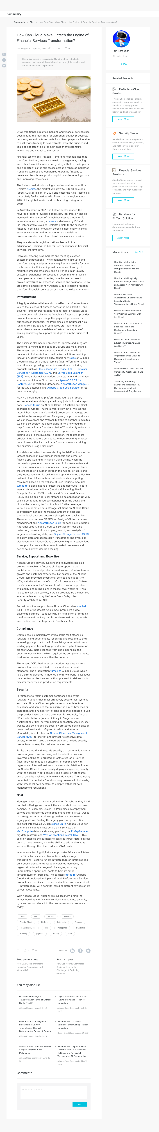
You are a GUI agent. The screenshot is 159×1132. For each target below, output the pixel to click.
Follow (123, 64)
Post (80, 1104)
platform (67, 916)
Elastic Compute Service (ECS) (56, 369)
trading (56, 934)
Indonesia (61, 922)
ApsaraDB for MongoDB (75, 383)
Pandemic (80, 928)
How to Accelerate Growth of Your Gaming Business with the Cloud (128, 313)
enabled (81, 606)
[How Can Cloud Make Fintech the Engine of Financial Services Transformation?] (4, 55)
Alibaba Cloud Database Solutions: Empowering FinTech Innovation (72, 1024)
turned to (22, 485)
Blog (32, 22)
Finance (78, 922)
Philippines (62, 928)
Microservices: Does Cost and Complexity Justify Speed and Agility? (128, 371)
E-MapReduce (79, 831)
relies (72, 357)
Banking (23, 934)
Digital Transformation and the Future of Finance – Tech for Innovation (72, 999)
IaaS (36, 916)
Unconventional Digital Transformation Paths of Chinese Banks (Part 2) (35, 999)
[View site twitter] (88, 950)
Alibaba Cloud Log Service (63, 387)
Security (51, 916)
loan (70, 934)
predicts (31, 188)
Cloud (22, 916)
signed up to (58, 823)
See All (138, 252)
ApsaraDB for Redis (49, 522)
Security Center (128, 133)
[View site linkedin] (72, 950)
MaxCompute (25, 831)
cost (46, 928)
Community (19, 22)
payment (39, 934)
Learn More (123, 119)
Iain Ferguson (23, 48)
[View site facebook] (80, 950)
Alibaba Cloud (26, 922)
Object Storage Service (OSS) (71, 534)
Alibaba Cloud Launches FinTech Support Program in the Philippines (35, 1049)
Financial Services (27, 928)
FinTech (44, 922)
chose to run (32, 405)
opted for (71, 874)
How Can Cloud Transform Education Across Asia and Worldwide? (30, 966)
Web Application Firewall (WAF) (61, 835)
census (52, 221)
